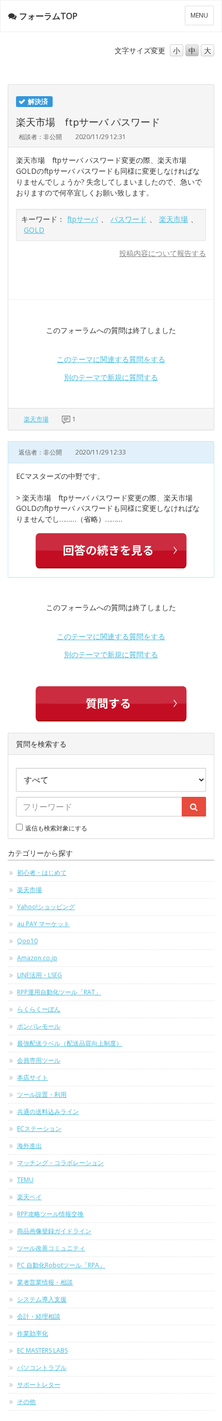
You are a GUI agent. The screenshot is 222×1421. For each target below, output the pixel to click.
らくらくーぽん (38, 1009)
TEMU (25, 1179)
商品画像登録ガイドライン (54, 1231)
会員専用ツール (38, 1060)
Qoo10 (27, 940)
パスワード (128, 219)
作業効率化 (32, 1333)
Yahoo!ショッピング (46, 906)
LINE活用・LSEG (39, 975)
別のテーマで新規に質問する (111, 377)
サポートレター (38, 1384)
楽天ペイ (29, 1196)
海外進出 (29, 1145)
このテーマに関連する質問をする (111, 359)
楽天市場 (173, 219)
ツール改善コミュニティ (51, 1248)
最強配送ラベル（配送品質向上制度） (69, 1043)
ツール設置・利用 (42, 1094)
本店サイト (32, 1077)
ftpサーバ (82, 219)
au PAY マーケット (43, 923)
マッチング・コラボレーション (60, 1162)
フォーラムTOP (48, 16)
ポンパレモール (38, 1026)
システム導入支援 (42, 1299)
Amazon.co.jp (37, 958)
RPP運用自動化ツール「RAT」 (59, 992)
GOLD (34, 230)
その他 (26, 1401)
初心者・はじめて (42, 872)
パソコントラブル (42, 1367)
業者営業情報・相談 (45, 1282)
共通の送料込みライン (48, 1111)
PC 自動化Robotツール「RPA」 (61, 1265)
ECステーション (39, 1128)
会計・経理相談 (38, 1316)
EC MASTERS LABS (42, 1350)
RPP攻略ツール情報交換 (50, 1214)
